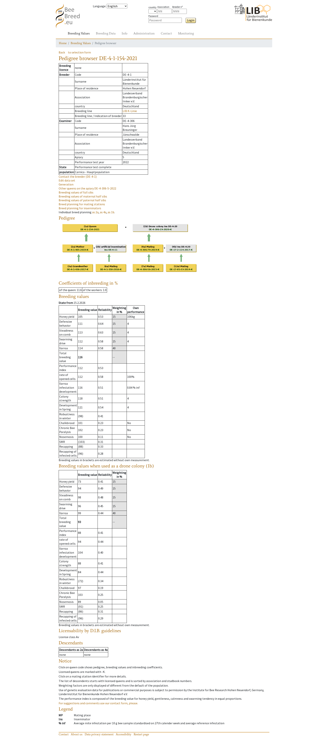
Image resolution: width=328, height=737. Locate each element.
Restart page (141, 734)
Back (62, 52)
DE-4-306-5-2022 (87, 188)
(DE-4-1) (78, 176)
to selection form (79, 52)
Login (190, 20)
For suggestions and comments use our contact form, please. (98, 703)
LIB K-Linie (130, 111)
